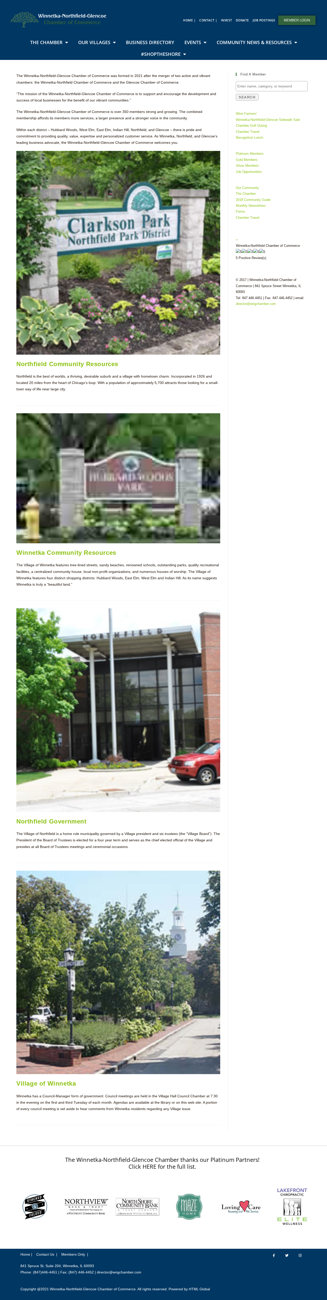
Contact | (208, 20)
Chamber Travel (247, 132)
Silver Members (247, 166)
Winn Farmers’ (246, 113)
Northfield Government (51, 821)
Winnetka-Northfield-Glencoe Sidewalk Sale (268, 120)
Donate (242, 20)
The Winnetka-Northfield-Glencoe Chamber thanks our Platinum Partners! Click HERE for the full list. (162, 1163)
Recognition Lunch (249, 137)
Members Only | (74, 1254)
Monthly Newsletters (251, 206)
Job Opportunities (249, 172)
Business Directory (150, 42)
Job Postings (264, 20)
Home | (189, 20)
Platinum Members (250, 154)
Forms (240, 211)
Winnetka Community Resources (66, 552)
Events (192, 42)
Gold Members (247, 160)
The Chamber (46, 42)
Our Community (247, 188)
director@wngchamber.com (256, 304)
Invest (226, 20)
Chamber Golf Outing (251, 125)
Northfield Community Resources (67, 364)
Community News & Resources (254, 42)
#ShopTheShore (161, 54)
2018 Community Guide (253, 200)
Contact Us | (46, 1254)
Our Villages (94, 42)
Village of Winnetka (46, 1083)
